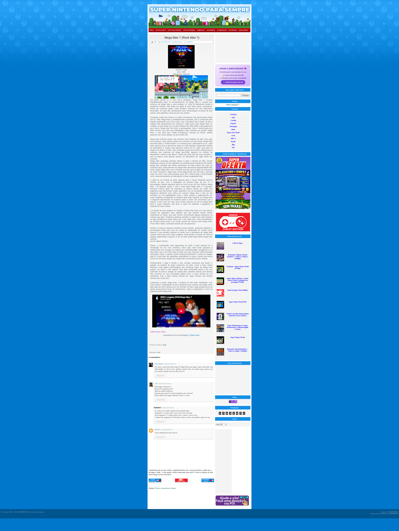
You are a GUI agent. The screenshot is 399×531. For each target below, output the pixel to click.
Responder (160, 375)
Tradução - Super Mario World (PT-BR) (238, 267)
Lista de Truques (189, 30)
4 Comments (189, 42)
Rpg (233, 144)
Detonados (233, 30)
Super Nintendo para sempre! (36, 512)
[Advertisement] (233, 48)
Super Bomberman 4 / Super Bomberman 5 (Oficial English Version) (237, 327)
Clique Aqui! (195, 335)
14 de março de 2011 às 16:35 (170, 363)
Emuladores (243, 30)
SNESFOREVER (393, 512)
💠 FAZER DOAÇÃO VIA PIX (233, 82)
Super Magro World (237, 337)
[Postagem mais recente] (155, 481)
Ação (158, 352)
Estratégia (233, 126)
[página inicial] (181, 481)
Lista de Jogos (160, 30)
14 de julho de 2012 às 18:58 (168, 407)
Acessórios (211, 30)
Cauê (156, 383)
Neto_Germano (159, 364)
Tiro (233, 147)
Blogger (384, 513)
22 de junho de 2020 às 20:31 (167, 429)
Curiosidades (222, 30)
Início (151, 30)
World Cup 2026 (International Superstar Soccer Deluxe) (238, 314)
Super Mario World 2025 (237, 302)
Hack (233, 129)
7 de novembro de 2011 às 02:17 (164, 383)
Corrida (233, 120)
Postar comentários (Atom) (165, 488)
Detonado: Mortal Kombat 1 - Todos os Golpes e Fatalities (237, 350)
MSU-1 (233, 138)
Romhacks (201, 30)
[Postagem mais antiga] (207, 481)
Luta (233, 135)
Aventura (233, 114)
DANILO (157, 429)
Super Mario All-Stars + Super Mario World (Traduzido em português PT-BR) (237, 280)
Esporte (233, 123)
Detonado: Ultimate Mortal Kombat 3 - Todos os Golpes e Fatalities (237, 256)
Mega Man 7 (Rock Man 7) (181, 37)
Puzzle (233, 141)
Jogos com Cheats (233, 132)
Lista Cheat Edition (174, 30)
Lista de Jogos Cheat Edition (237, 290)
